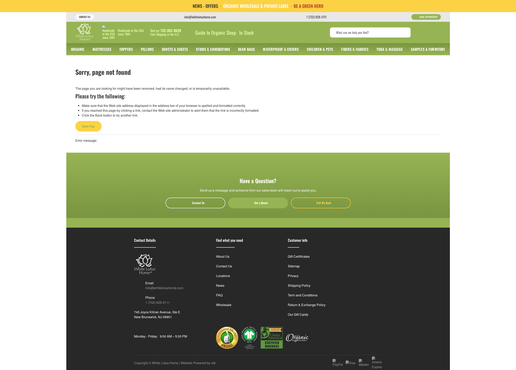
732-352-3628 (170, 30)
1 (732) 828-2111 (157, 302)
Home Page (88, 126)
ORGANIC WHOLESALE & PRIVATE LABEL (256, 6)
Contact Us (84, 17)
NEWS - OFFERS (205, 6)
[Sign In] (421, 32)
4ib (213, 363)
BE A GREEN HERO (308, 6)
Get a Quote (261, 203)
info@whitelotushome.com (164, 288)
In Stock (246, 32)
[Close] (510, 5)
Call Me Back (323, 203)
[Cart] (436, 32)
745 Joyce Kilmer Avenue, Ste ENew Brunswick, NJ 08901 (157, 314)
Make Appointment (428, 17)
